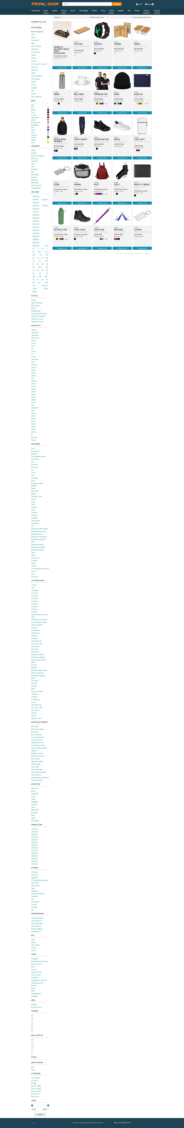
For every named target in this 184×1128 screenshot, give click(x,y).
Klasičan (34, 1004)
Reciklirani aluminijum (39, 537)
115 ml (33, 343)
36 (38, 264)
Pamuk (33, 499)
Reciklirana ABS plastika (39, 529)
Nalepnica (34, 891)
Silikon (33, 555)
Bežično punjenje (37, 729)
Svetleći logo (35, 764)
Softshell (34, 561)
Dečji (33, 940)
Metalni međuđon (37, 673)
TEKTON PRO (36, 185)
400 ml (33, 400)
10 (38, 258)
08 (47, 258)
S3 (32, 1053)
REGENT (34, 177)
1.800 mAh (35, 335)
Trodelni (34, 697)
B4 (32, 1029)
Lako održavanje (37, 918)
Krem (33, 1070)
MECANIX (118, 229)
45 (33, 273)
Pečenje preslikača (38, 894)
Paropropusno (36, 921)
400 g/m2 (34, 861)
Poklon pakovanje (37, 756)
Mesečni (34, 668)
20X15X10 (35, 209)
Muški (33, 942)
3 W (32, 378)
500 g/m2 (34, 864)
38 (47, 264)
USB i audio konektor (38, 772)
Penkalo (34, 686)
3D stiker (34, 872)
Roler (33, 689)
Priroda (34, 986)
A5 (32, 1021)
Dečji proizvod (36, 972)
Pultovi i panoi (64, 12)
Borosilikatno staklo (38, 456)
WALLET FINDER (142, 184)
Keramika (34, 478)
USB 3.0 (34, 716)
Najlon (33, 494)
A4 (32, 1018)
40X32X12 (35, 246)
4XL (33, 255)
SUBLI (33, 818)
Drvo (33, 462)
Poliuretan (35, 523)
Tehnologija (83, 11)
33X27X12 (35, 206)
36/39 (34, 289)
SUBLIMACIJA (36, 994)
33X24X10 (35, 233)
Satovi (72, 11)
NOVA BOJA (35, 306)
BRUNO (34, 153)
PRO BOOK (35, 175)
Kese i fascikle (36, 46)
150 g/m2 (34, 837)
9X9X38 (45, 206)
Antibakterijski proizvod (39, 961)
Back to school (36, 964)
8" (32, 435)
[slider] (32, 1105)
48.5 (46, 276)
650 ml (33, 427)
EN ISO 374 (35, 1094)
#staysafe (34, 959)
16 (33, 261)
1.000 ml (34, 330)
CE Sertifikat (35, 1078)
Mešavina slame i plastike (37, 484)
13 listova (34, 596)
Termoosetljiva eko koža (40, 569)
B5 (32, 1032)
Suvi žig (34, 904)
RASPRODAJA (36, 311)
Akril (32, 448)
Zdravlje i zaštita (157, 12)
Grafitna (34, 636)
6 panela (34, 606)
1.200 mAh (35, 333)
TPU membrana (37, 923)
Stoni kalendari (36, 76)
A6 (32, 1023)
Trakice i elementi (146, 12)
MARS (57, 94)
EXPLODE (34, 161)
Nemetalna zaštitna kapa (38, 677)
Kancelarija (36, 11)
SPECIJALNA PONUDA (39, 314)
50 (33, 279)
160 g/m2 (34, 840)
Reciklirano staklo (37, 550)
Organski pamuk (37, 983)
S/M (46, 282)
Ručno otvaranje (37, 691)
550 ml (33, 416)
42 (38, 270)
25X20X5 (35, 221)
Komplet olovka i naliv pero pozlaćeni (61, 50)
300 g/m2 (34, 858)
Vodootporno (36, 931)
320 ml (33, 389)
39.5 (40, 267)
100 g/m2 (34, 829)
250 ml (33, 373)
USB (129, 11)
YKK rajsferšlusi (36, 780)
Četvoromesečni (37, 625)
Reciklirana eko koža (38, 531)
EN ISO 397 (35, 1097)
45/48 (34, 292)
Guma (33, 473)
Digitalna (34, 877)
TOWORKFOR (36, 188)
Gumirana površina (38, 745)
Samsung (34, 70)
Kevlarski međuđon (38, 657)
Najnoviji (56, 17)
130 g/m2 (34, 832)
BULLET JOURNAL (37, 156)
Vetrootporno (36, 926)
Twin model (35, 945)
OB (32, 1045)
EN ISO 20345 (36, 1089)
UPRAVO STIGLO (37, 319)
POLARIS (34, 813)
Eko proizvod (36, 975)
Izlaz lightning (36, 641)
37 (42, 264)
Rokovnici (34, 67)
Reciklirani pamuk (37, 544)
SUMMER (34, 996)
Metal (33, 488)
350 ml (33, 397)
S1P (32, 1048)
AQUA (33, 791)
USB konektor (36, 775)
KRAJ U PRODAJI (37, 303)
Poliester (34, 515)
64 (40, 261)
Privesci (34, 61)
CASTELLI (34, 159)
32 (33, 264)
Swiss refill (35, 767)
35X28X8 (35, 239)
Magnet (34, 751)
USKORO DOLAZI (37, 322)
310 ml (33, 386)
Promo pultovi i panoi (39, 64)
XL (33, 252)
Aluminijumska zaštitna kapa (39, 616)
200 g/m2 (34, 848)
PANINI (77, 184)
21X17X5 (35, 212)
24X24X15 (35, 215)
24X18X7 (35, 200)
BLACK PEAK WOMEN (60, 140)
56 (47, 279)
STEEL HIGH (79, 229)
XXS (46, 246)
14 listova (34, 598)
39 (33, 267)
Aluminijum (35, 451)
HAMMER (34, 802)
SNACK (137, 44)
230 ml (33, 370)
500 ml (33, 413)
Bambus (34, 454)
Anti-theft (34, 726)
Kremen (34, 665)
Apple (33, 37)
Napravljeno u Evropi (38, 980)
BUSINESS (35, 794)
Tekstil (94, 11)
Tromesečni (35, 699)
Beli (32, 1067)
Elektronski (35, 633)
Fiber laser (35, 883)
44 (47, 270)
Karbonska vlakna (37, 654)
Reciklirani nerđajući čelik (38, 540)
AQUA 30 (138, 94)
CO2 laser (34, 875)
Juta (32, 475)
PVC (32, 526)
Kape (33, 43)
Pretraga (116, 4)
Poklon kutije (111, 12)
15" (32, 349)
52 (38, 279)
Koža (33, 481)
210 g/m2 (34, 850)
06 (33, 258)
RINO (33, 815)
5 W (32, 405)
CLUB (33, 797)
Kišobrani (34, 49)
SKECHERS (35, 183)
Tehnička (34, 694)
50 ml (33, 411)
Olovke (33, 58)
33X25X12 (35, 196)
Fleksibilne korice (37, 743)
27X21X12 (35, 224)
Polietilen (34, 518)
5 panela (34, 604)
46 (40, 273)
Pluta (33, 510)
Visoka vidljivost (37, 929)
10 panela (34, 590)
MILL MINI (79, 94)
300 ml (33, 384)
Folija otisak (35, 886)
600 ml (33, 424)
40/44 (46, 289)
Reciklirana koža (37, 534)
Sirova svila (35, 558)
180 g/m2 (34, 842)
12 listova (34, 593)
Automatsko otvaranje (39, 620)
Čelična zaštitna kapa (38, 622)
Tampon (34, 907)
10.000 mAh (35, 338)
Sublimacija (35, 902)
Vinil (32, 574)
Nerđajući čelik (36, 496)
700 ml (33, 429)
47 (47, 273)
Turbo (33, 702)
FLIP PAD (78, 44)
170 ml (33, 357)
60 (39, 282)
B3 (32, 1026)
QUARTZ (98, 44)
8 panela (34, 612)
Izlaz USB (34, 649)
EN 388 (33, 1083)
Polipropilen (35, 521)
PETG (33, 504)
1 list (32, 588)
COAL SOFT (139, 139)
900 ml (33, 440)
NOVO (33, 308)
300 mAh (34, 381)
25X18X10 (35, 218)
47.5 (33, 276)
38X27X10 (35, 243)
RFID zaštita (35, 759)
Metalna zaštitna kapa (39, 670)
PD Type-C (35, 681)
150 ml (33, 351)
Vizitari (136, 11)
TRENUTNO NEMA (38, 316)
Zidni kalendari (36, 97)
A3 (32, 1015)
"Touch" (34, 585)
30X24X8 (35, 227)
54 (42, 279)
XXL (39, 252)
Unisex (33, 948)
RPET (33, 552)
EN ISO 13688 (36, 1086)
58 (33, 282)
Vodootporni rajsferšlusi (40, 777)
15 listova (34, 601)
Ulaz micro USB (36, 707)
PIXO (33, 172)
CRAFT (33, 799)
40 (47, 267)
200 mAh (34, 365)
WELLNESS (35, 821)
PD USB (34, 683)
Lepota (54, 11)
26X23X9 (45, 200)
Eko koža (34, 464)
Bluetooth (34, 732)
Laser (33, 888)
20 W (33, 362)
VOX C (117, 184)
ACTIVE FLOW (60, 229)
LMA (32, 167)
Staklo (33, 563)
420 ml (33, 402)
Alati (32, 34)
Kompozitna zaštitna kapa (38, 661)
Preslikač (34, 896)
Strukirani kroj (36, 1007)
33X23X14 (35, 230)
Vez (32, 910)
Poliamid (34, 513)
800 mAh (34, 437)
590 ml (33, 419)
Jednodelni (35, 652)
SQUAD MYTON (101, 139)
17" (32, 354)
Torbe (103, 11)
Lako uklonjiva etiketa (39, 748)
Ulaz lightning (36, 705)
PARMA (117, 44)
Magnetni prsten (37, 753)
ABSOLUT (34, 788)
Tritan (33, 571)
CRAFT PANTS (80, 139)
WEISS (117, 139)
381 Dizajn (106, 1122)
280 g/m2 (34, 853)
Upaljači (121, 11)
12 (42, 258)
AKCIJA (33, 300)
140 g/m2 (34, 834)
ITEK (32, 164)
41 (33, 270)
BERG (116, 94)
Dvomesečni (35, 630)
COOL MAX (35, 459)
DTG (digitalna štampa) (39, 880)
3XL (46, 252)
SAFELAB (34, 180)
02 (40, 255)
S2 (32, 1051)
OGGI (33, 807)
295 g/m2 (34, 856)
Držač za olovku (37, 740)
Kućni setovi (46, 12)
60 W (33, 421)
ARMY (33, 150)
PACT (96, 184)
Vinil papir (34, 577)
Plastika (34, 507)
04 (47, 255)
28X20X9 (35, 203)
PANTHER (34, 810)
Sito (32, 899)
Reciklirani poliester (38, 547)
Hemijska (34, 638)
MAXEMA (34, 169)
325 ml (33, 392)
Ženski (33, 950)
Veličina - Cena (36, 718)
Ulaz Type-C (35, 710)
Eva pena (34, 467)
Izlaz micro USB (36, 644)
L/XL (34, 286)
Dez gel (34, 628)
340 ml (33, 394)
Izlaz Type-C (35, 646)
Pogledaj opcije (62, 68)
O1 (32, 1042)
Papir (33, 502)
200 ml (33, 367)
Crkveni (34, 969)
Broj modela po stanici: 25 (141, 17)
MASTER (34, 805)
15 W (33, 346)
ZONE (56, 184)
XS (33, 249)
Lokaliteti (34, 977)
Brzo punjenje (36, 734)
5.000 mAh (35, 408)
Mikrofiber (35, 491)
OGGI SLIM (99, 229)
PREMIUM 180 (100, 94)
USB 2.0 (34, 713)
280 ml (33, 376)
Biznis (33, 967)
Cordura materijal (37, 737)
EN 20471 (34, 1080)
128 (46, 261)
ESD (32, 1040)
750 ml (33, 432)
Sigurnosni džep (37, 761)
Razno (33, 988)
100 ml (33, 341)
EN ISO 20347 (36, 1091)
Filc (32, 470)
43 (42, 270)
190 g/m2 (34, 845)
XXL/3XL (45, 286)
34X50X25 (35, 236)
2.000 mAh (35, 359)
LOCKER (138, 229)
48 (146, 254)
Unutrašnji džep (37, 769)
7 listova (34, 609)
